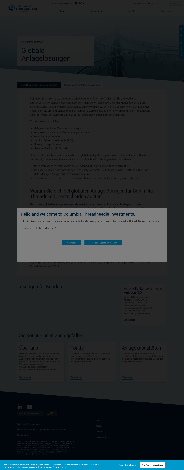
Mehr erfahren (59, 467)
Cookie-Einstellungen (127, 465)
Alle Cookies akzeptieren (152, 465)
